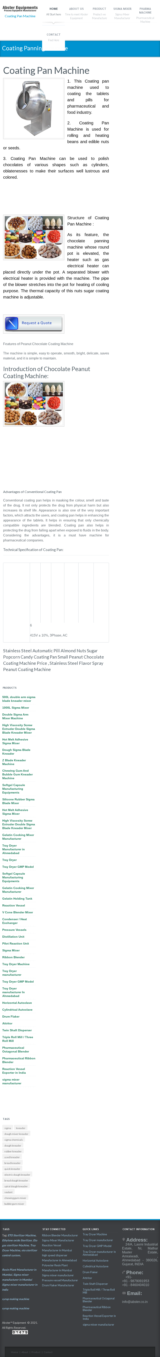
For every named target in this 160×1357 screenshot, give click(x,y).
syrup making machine (15, 1299)
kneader (20, 1128)
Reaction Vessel (13, 905)
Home (14, 1352)
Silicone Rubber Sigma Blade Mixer (18, 801)
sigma (7, 1128)
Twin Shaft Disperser (17, 1030)
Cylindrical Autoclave (17, 1009)
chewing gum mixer (15, 1198)
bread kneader (12, 1163)
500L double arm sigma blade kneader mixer (18, 698)
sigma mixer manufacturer (11, 1081)
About (24, 1352)
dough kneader (12, 1145)
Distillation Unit (13, 936)
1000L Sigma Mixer (15, 707)
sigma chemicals (13, 1139)
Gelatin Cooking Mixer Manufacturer (18, 836)
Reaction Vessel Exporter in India (14, 1070)
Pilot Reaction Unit (15, 943)
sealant (8, 1192)
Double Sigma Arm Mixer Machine (15, 716)
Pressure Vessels (14, 929)
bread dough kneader (16, 1180)
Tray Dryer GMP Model (18, 866)
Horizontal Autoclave (17, 1002)
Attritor (7, 1023)
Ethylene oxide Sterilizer (17, 1240)
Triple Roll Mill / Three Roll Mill (17, 1039)
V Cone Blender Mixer (17, 912)
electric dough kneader (17, 1174)
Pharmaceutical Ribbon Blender (18, 1060)
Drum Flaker (10, 1016)
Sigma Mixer (11, 950)
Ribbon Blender (13, 957)
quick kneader (12, 1168)
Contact (48, 1352)
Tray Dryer (9, 860)
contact (54, 34)
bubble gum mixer (14, 1203)
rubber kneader (13, 1151)
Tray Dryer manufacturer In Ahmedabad (13, 992)
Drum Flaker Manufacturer (58, 1285)
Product (35, 1352)
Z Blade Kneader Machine (14, 762)
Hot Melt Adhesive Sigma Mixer (15, 741)
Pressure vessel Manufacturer (60, 1280)
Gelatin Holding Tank (17, 898)
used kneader (12, 1157)
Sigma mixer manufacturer (58, 1275)
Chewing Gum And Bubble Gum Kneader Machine (17, 774)
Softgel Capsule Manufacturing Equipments (13, 788)
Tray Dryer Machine (16, 964)
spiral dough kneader (16, 1186)
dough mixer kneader (16, 1133)
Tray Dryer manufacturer (11, 972)
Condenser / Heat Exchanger (14, 921)
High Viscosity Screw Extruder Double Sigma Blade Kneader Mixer (18, 728)
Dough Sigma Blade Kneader (16, 751)
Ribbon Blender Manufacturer (60, 1235)
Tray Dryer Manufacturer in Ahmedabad (13, 849)
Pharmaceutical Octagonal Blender (15, 1049)
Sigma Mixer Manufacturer (58, 1240)
